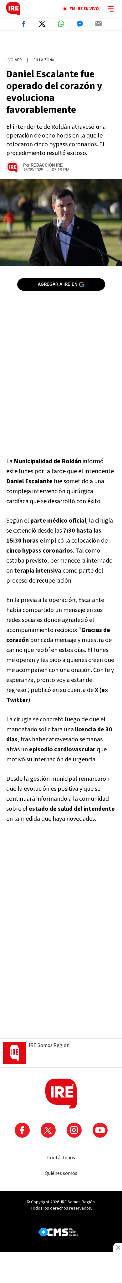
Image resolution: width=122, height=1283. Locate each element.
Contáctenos (61, 1157)
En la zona (43, 60)
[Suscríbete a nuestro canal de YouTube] (100, 1130)
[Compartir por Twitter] (42, 24)
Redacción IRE (47, 165)
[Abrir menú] (111, 9)
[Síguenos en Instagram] (74, 1130)
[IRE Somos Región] (13, 8)
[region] (61, 44)
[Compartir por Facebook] (23, 24)
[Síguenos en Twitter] (48, 1130)
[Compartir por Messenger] (80, 24)
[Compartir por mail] (98, 24)
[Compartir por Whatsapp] (61, 24)
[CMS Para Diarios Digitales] (58, 1232)
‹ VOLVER (14, 60)
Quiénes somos (61, 1173)
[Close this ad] (117, 1247)
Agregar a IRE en (57, 284)
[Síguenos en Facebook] (22, 1130)
